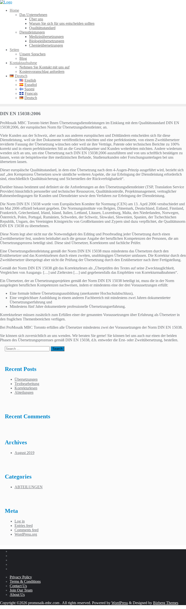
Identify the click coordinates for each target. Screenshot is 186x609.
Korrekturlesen (26, 388)
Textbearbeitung (27, 384)
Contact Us (18, 586)
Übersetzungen (26, 379)
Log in (20, 521)
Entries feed (24, 525)
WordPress (119, 603)
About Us (17, 594)
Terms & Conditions (25, 581)
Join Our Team (21, 590)
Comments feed (27, 530)
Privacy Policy (21, 577)
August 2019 (24, 453)
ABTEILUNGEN (29, 487)
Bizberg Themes (165, 603)
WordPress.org (26, 534)
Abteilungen (24, 392)
